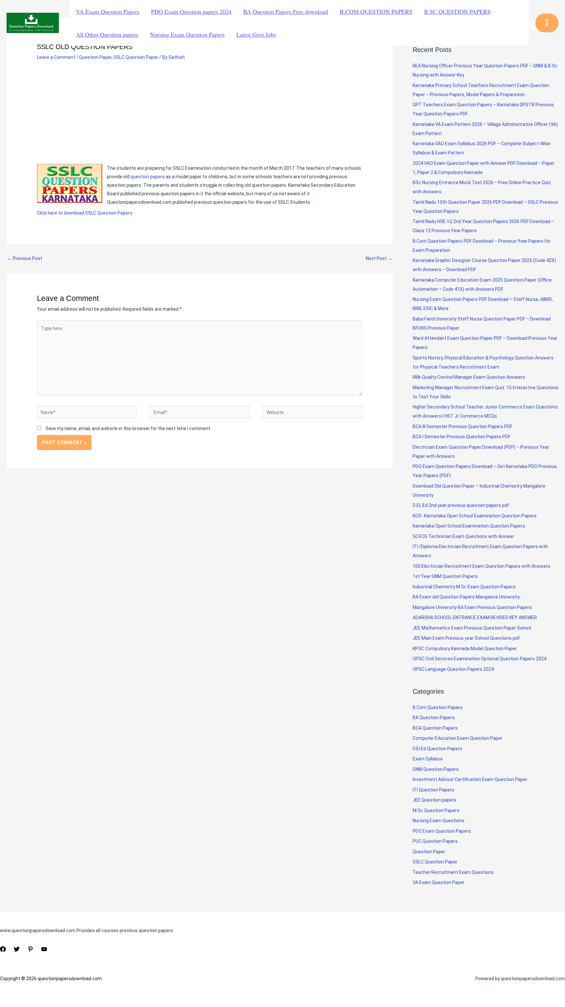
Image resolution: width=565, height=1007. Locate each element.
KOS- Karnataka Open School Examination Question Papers (475, 515)
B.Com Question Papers (438, 707)
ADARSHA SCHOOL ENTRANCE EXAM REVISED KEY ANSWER (475, 617)
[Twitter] (17, 949)
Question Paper (95, 57)
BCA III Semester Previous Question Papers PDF (462, 426)
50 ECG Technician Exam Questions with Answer (463, 536)
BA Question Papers (434, 717)
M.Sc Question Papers (436, 810)
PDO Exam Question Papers (442, 831)
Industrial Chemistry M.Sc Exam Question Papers (464, 586)
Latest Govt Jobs (256, 34)
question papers (147, 176)
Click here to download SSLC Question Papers (84, 213)
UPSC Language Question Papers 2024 (453, 669)
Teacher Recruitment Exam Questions (453, 872)
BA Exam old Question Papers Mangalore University (466, 596)
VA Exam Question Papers (107, 11)
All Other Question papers (107, 34)
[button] (546, 22)
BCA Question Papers (435, 728)
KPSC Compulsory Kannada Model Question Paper (465, 648)
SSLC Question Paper (135, 57)
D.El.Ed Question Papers (437, 748)
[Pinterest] (30, 949)
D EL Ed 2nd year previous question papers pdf (461, 505)
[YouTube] (44, 949)
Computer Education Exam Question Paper (458, 738)
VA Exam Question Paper (439, 882)
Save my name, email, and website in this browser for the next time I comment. (128, 428)
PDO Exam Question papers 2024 (191, 11)
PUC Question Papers (435, 841)
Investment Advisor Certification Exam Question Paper (470, 779)
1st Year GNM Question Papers (445, 576)
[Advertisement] (199, 115)
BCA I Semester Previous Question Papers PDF (461, 436)
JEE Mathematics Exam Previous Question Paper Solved (472, 628)
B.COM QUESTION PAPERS (376, 11)
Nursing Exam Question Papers (187, 34)
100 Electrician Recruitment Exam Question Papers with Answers (482, 566)
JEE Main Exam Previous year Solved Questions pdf (466, 638)
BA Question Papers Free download (285, 11)
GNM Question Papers (436, 769)
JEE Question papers (434, 800)
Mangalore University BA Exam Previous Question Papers (472, 607)
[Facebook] (3, 949)
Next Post (379, 258)
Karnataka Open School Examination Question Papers (469, 526)
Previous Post (24, 258)
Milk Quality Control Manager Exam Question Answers (469, 377)
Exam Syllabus (428, 758)
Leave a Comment (56, 57)
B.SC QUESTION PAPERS (457, 11)
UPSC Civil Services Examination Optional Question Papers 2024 (479, 658)
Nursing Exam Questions (438, 820)
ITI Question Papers (433, 789)
